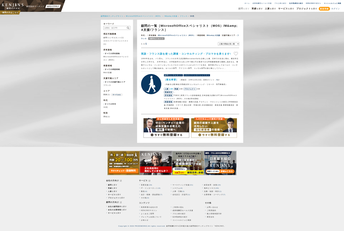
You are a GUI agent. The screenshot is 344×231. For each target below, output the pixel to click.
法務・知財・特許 (211, 191)
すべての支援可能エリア (115, 82)
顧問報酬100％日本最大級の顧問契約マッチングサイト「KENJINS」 (196, 226)
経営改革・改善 (210, 185)
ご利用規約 (211, 210)
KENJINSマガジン (313, 3)
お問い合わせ (212, 207)
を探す (244, 8)
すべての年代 (110, 104)
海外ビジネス (209, 188)
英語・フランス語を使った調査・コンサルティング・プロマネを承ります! (186, 53)
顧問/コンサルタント (112, 38)
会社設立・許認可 (180, 195)
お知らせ (144, 220)
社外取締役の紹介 (296, 3)
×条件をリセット (156, 39)
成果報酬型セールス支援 (262, 3)
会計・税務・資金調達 (150, 195)
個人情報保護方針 (214, 214)
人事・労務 (177, 191)
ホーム (247, 3)
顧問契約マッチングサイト (112, 16)
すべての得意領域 (112, 69)
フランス (183, 16)
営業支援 (144, 185)
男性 (105, 117)
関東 (105, 95)
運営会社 (210, 217)
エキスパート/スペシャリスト (116, 41)
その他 (144, 198)
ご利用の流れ (178, 207)
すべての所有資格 (112, 53)
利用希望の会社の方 (149, 207)
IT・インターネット (149, 188)
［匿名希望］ (151, 84)
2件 (171, 89)
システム (176, 188)
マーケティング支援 (181, 185)
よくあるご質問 (147, 214)
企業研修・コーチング (213, 195)
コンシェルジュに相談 (332, 3)
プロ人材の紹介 (280, 3)
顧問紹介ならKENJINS (13, 6)
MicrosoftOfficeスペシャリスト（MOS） (144, 16)
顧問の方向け (112, 202)
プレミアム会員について (151, 217)
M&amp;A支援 (171, 16)
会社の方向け (112, 180)
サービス (143, 180)
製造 (143, 191)
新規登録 (324, 9)
